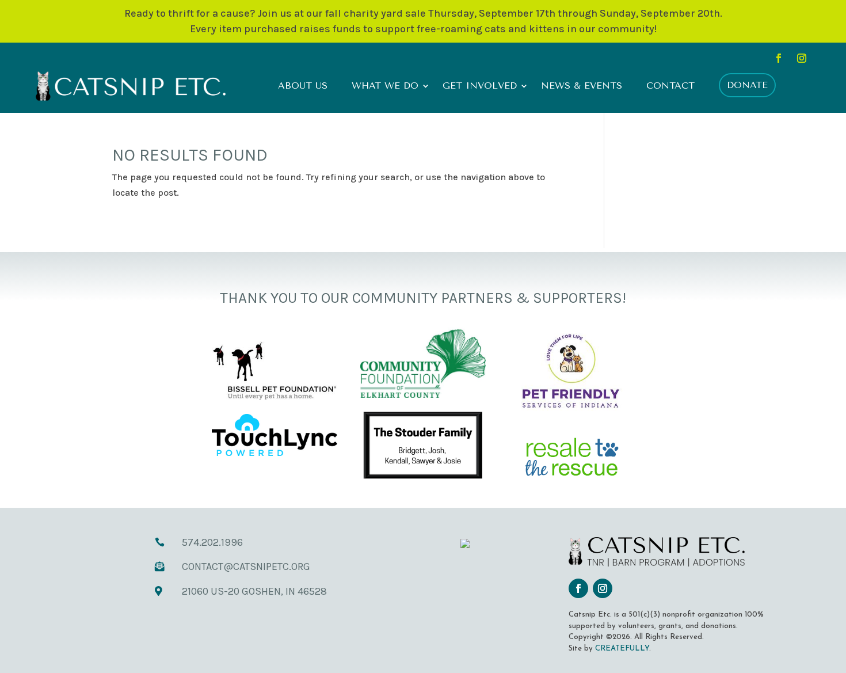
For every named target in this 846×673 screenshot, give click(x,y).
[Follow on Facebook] (778, 58)
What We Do (385, 86)
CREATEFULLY (622, 648)
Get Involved (480, 86)
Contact (670, 86)
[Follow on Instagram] (801, 58)
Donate (747, 84)
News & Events (581, 86)
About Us (302, 86)
